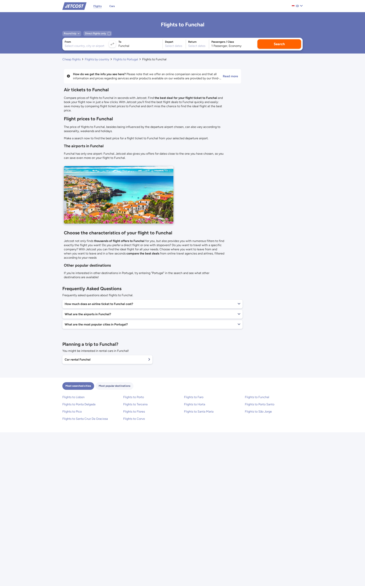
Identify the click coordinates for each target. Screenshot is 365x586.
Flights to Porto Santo (259, 404)
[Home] (74, 6)
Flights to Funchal (257, 397)
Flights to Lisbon (73, 397)
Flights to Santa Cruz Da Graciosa (85, 419)
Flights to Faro (193, 397)
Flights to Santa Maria (198, 411)
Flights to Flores (134, 411)
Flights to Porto (133, 397)
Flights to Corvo (134, 419)
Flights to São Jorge (258, 411)
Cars (112, 6)
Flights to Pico (72, 411)
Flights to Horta (194, 404)
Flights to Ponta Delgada (78, 404)
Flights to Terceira (135, 404)
